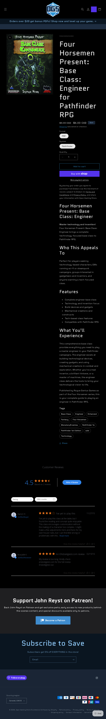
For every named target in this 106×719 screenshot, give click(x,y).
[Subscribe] (73, 660)
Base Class (66, 414)
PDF (64, 136)
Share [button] (64, 443)
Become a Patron (55, 620)
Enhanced (92, 414)
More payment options (79, 180)
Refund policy (64, 710)
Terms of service (93, 710)
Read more (64, 535)
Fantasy (64, 419)
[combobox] (22, 499)
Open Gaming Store (23, 710)
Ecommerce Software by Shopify (44, 710)
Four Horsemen (79, 419)
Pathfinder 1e (88, 425)
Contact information (74, 712)
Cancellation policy (92, 712)
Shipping (63, 127)
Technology (66, 436)
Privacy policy (78, 710)
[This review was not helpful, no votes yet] (92, 544)
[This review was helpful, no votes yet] (87, 544)
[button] (5, 9)
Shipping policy (57, 712)
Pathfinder (67, 146)
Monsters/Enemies (69, 425)
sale (87, 431)
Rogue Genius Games (66, 36)
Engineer (79, 414)
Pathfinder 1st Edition (71, 431)
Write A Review (72, 482)
